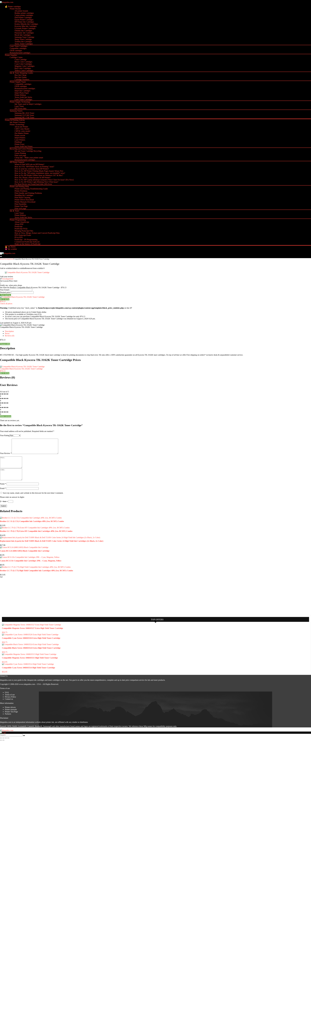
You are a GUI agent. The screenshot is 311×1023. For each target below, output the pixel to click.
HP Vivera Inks (20, 108)
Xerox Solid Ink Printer (24, 146)
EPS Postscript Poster (23, 235)
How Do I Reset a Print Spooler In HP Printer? (33, 178)
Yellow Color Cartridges (24, 70)
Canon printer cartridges (24, 15)
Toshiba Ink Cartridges (23, 42)
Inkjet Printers (20, 138)
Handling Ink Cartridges (24, 195)
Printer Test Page (21, 206)
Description (9, 331)
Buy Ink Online (21, 77)
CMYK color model (22, 131)
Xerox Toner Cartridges (24, 44)
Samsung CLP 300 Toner (24, 115)
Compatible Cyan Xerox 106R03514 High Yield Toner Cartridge (28, 668)
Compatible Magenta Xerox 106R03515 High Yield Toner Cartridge (30, 658)
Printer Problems (21, 191)
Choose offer (5, 344)
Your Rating (4, 435)
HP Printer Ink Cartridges (24, 22)
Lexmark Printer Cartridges (25, 28)
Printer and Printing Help (19, 187)
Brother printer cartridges (24, 13)
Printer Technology (17, 124)
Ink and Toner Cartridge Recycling (28, 151)
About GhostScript (22, 222)
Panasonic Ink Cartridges (24, 33)
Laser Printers (20, 140)
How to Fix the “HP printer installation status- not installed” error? (40, 173)
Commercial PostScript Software (27, 242)
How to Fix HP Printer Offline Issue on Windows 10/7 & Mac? (39, 175)
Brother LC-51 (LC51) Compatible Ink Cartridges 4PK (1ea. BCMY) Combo (32, 521)
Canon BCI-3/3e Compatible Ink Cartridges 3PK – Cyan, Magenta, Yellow (30, 561)
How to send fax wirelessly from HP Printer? (32, 169)
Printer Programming (18, 220)
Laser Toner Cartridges (18, 46)
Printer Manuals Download (25, 202)
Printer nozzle (20, 135)
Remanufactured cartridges (20, 53)
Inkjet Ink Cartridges (22, 91)
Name (3, 484)
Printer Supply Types (18, 82)
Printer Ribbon (20, 95)
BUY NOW (4, 299)
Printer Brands (15, 9)
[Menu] (1, 253)
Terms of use (10, 695)
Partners (8, 714)
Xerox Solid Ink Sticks (23, 97)
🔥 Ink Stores (10, 247)
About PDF (19, 224)
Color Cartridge (21, 60)
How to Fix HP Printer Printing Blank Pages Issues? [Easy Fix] (39, 171)
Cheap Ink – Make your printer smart (29, 158)
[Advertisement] (18, 596)
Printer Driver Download (24, 200)
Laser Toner (19, 106)
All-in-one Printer (21, 127)
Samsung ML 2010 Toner (24, 113)
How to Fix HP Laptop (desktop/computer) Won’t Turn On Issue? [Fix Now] (44, 180)
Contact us (9, 699)
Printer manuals (11, 709)
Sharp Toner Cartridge (23, 39)
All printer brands (21, 11)
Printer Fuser (19, 144)
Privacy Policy (10, 697)
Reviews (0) (9, 336)
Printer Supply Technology (20, 102)
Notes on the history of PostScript (27, 244)
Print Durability (20, 204)
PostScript (18, 226)
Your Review (6, 453)
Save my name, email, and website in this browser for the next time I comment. (33, 493)
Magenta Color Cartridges (25, 66)
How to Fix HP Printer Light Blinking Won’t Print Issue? (36, 182)
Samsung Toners (16, 111)
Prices (7, 333)
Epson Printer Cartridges (24, 20)
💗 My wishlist (11, 249)
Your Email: (4, 290)
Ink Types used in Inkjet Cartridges (28, 104)
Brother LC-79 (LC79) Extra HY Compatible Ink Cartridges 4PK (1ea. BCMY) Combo (36, 531)
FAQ (7, 692)
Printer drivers (10, 707)
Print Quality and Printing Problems (28, 193)
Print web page (20, 155)
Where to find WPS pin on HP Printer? (29, 164)
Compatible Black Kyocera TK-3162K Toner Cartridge (21, 369)
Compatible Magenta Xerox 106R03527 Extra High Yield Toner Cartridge (32, 628)
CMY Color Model (22, 129)
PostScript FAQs (21, 229)
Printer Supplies (11, 55)
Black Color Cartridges (23, 62)
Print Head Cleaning (22, 197)
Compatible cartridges (18, 48)
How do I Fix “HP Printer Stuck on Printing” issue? (34, 167)
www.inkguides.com (27, 684)
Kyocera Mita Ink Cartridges (26, 26)
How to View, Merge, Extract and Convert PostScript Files (37, 233)
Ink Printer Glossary (17, 122)
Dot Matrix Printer (22, 133)
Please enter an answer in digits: (12, 497)
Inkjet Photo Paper (22, 93)
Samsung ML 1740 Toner (24, 117)
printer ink (50, 722)
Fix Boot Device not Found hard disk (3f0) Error (33, 184)
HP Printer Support (17, 162)
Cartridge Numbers (22, 79)
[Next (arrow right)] (3, 740)
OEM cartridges (16, 51)
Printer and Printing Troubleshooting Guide (31, 189)
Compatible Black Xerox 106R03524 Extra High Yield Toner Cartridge (31, 648)
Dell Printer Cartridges (23, 17)
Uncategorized (8, 259)
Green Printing (20, 153)
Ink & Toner (14, 211)
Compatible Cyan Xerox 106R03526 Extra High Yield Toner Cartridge (31, 638)
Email (3, 488)
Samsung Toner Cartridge (24, 37)
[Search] (1, 256)
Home (2, 259)
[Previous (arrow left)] (1, 740)
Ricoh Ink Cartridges (23, 35)
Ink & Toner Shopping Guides (21, 73)
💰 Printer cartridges (13, 6)
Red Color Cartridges (23, 68)
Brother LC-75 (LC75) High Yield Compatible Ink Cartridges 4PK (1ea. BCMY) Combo (36, 571)
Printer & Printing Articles (15, 120)
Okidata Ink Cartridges (23, 31)
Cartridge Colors (16, 57)
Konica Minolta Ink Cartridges (26, 24)
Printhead (18, 142)
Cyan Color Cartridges (23, 64)
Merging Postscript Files (24, 231)
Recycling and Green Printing (21, 149)
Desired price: (5, 292)
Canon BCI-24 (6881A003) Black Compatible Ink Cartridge (24, 551)
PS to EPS (19, 237)
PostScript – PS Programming (26, 240)
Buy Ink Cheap (20, 75)
